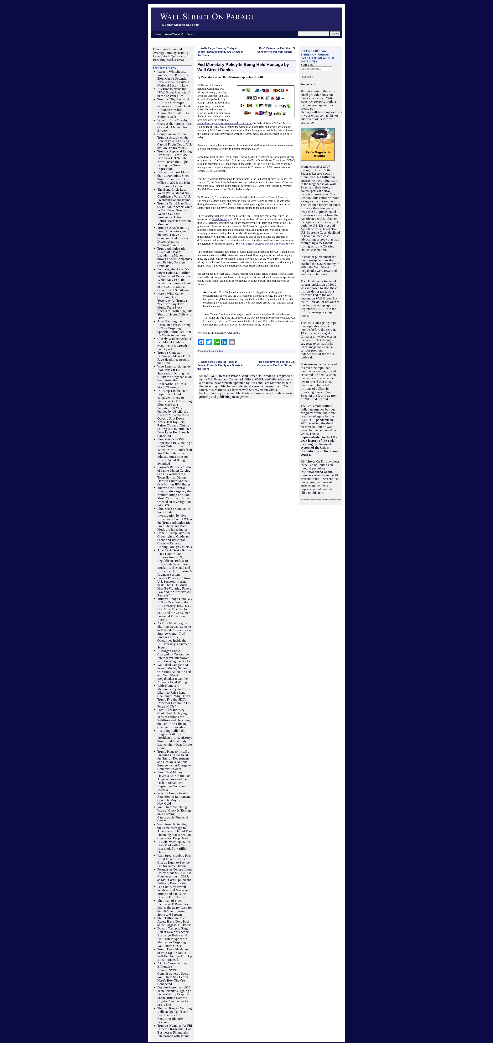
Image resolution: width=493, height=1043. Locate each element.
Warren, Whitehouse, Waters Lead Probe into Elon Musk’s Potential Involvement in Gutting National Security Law (173, 78)
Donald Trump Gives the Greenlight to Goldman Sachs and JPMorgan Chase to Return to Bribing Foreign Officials (174, 540)
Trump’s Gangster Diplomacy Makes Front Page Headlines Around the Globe (173, 358)
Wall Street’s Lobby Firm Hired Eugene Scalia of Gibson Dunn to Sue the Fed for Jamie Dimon (174, 861)
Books (190, 34)
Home (158, 34)
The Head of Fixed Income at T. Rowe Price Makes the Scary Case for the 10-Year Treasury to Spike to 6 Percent (174, 907)
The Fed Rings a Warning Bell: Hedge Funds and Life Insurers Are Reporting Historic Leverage (174, 1015)
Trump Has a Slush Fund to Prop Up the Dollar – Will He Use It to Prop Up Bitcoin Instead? (174, 954)
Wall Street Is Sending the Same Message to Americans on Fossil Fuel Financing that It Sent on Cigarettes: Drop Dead (174, 831)
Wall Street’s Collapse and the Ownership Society (266, 243)
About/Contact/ (174, 34)
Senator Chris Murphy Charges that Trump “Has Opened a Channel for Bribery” (174, 125)
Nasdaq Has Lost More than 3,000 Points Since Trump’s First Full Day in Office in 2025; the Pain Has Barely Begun (174, 179)
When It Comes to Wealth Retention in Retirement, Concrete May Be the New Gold (174, 798)
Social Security (220, 219)
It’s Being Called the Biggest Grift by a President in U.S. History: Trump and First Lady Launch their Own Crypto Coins (174, 739)
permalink (217, 351)
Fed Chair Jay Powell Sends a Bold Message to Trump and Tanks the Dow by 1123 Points (174, 892)
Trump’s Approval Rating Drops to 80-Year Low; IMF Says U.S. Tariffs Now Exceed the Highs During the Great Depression (174, 160)
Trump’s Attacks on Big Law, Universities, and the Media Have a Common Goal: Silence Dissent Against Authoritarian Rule (173, 236)
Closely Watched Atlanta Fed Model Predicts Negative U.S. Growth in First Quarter (174, 344)
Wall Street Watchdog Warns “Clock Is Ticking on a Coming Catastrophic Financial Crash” (174, 814)
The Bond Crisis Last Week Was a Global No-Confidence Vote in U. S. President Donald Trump (174, 195)
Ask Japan (233, 332)
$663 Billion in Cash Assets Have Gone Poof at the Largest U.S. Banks (174, 921)
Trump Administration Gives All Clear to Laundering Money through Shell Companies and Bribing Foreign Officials (174, 257)
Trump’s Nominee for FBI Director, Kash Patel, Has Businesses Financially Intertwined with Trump (174, 1031)
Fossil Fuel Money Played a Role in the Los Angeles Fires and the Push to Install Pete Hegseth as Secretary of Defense (173, 781)
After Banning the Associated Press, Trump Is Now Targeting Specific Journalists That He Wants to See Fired (174, 328)
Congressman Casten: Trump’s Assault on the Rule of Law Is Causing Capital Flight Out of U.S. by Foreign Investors (174, 141)
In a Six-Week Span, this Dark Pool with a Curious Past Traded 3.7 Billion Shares (174, 847)
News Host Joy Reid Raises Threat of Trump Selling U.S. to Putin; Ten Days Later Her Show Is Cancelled (174, 429)
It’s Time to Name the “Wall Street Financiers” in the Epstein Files (173, 92)
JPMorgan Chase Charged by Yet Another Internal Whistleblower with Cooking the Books (173, 656)
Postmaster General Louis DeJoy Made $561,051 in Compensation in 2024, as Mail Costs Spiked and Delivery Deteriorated (174, 876)
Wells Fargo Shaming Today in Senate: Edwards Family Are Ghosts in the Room (220, 52)
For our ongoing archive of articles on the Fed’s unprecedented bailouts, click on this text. (320, 486)
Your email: (308, 64)
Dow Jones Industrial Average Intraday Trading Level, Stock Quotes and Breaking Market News (170, 54)
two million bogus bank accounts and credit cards (224, 123)
